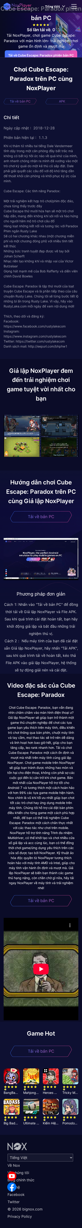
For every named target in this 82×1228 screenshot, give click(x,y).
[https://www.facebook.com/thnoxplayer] (11, 1187)
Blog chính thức (21, 1180)
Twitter (14, 1202)
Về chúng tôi (18, 1172)
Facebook (16, 1194)
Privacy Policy (20, 1216)
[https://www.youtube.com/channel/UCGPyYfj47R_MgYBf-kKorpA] (11, 1176)
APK (62, 101)
